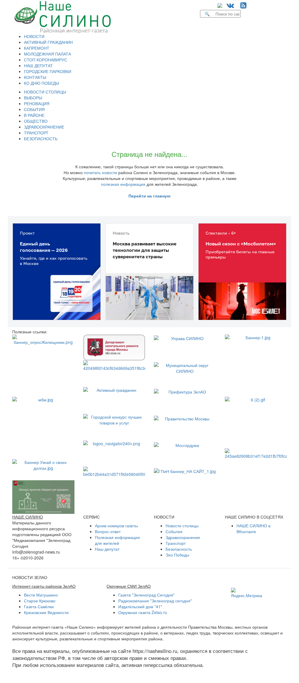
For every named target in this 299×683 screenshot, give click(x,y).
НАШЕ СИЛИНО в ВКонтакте (253, 528)
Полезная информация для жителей (117, 540)
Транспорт (176, 543)
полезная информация (123, 184)
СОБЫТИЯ (34, 109)
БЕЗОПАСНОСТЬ (41, 138)
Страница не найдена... (149, 154)
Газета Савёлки (39, 606)
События (174, 531)
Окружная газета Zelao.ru (142, 612)
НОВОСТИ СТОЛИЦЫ (45, 92)
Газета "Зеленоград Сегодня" (146, 595)
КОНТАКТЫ (35, 77)
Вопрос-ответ (108, 531)
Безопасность (179, 549)
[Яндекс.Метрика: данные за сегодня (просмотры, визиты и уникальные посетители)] (246, 593)
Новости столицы (182, 525)
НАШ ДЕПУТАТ (38, 65)
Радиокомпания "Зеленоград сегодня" (155, 601)
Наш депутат (107, 549)
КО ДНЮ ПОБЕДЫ (41, 83)
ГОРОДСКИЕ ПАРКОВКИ (47, 71)
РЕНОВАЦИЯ (36, 103)
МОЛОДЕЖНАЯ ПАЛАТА (47, 54)
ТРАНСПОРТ (36, 133)
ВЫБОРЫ (33, 97)
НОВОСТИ (34, 36)
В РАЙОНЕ (34, 115)
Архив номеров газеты (116, 525)
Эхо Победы (177, 555)
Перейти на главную (149, 196)
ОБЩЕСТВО (36, 121)
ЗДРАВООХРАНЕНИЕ (44, 127)
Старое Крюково (39, 601)
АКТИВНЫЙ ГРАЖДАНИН (48, 42)
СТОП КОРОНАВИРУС (45, 60)
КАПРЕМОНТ (36, 48)
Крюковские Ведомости (46, 612)
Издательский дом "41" (140, 606)
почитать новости (100, 172)
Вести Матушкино (41, 595)
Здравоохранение (183, 537)
